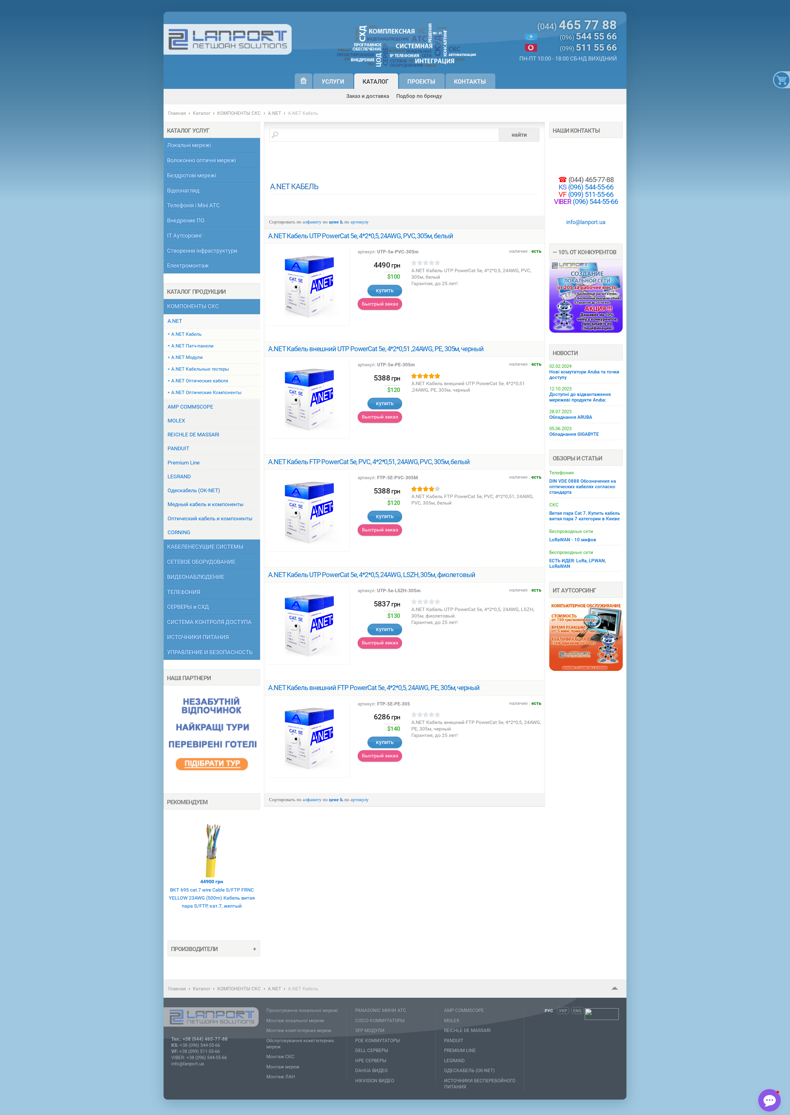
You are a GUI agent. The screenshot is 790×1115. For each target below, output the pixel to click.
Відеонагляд (183, 190)
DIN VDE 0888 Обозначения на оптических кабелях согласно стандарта (582, 486)
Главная (177, 113)
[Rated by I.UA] (602, 1018)
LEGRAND (179, 476)
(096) (588, 37)
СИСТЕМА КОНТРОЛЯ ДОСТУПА (209, 622)
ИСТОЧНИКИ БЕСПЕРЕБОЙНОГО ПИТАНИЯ (479, 1084)
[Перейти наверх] (615, 988)
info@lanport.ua (585, 222)
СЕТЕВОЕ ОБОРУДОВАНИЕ (201, 562)
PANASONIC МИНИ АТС (380, 1010)
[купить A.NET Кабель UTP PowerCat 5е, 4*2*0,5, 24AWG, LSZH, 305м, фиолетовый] (308, 625)
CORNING (179, 532)
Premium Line (184, 463)
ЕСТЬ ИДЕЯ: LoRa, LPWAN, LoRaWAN (577, 563)
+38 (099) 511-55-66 (199, 1051)
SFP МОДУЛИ (370, 1030)
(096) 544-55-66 (590, 187)
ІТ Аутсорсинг (184, 235)
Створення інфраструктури (202, 251)
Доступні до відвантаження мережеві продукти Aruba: (580, 397)
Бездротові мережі (191, 175)
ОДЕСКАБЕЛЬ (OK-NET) (469, 1070)
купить (385, 290)
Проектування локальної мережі (302, 1010)
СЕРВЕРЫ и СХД (188, 607)
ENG (577, 1010)
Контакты (470, 81)
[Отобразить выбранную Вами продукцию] (780, 79)
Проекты (421, 81)
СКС (554, 505)
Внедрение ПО (185, 220)
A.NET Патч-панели (192, 346)
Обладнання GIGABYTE (574, 434)
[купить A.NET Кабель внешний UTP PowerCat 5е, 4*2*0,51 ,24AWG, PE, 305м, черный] (308, 399)
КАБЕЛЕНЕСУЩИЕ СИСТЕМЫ (205, 546)
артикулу (360, 221)
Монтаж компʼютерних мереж (298, 1030)
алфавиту (312, 221)
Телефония (561, 473)
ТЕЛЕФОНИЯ (183, 592)
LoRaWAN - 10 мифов (572, 540)
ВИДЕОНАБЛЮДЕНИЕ (195, 577)
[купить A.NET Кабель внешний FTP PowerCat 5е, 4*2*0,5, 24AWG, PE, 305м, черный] (308, 738)
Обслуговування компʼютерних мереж (300, 1044)
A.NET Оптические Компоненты (206, 392)
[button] (769, 1100)
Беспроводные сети (571, 531)
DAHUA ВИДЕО (371, 1070)
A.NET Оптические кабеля (199, 381)
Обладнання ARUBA (570, 417)
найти (519, 134)
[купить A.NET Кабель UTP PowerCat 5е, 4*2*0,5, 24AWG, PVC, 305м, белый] (308, 286)
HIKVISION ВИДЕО (374, 1081)
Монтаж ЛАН (280, 1077)
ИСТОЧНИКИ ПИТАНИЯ (198, 637)
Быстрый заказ (380, 304)
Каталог (376, 81)
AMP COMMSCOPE (190, 407)
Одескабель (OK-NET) (194, 490)
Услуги (333, 81)
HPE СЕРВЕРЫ (370, 1060)
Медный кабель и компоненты (205, 504)
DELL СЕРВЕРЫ (371, 1050)
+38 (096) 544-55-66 (200, 1045)
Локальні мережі (189, 145)
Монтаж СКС (280, 1056)
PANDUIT (178, 448)
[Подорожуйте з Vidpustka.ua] (212, 780)
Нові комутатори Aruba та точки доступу (584, 374)
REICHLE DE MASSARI (193, 434)
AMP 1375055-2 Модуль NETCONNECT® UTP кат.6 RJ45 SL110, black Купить (212, 915)
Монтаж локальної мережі (295, 1020)
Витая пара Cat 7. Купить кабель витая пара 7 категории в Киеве (584, 516)
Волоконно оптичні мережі (201, 160)
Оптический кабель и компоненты (210, 518)
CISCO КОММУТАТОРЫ (380, 1020)
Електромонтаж (188, 265)
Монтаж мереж (282, 1067)
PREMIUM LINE (460, 1050)
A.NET (274, 113)
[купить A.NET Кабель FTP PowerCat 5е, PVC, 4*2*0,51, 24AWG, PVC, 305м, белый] (308, 512)
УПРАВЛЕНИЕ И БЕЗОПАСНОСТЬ (209, 652)
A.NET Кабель (186, 334)
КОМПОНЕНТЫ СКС (239, 113)
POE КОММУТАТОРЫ (377, 1040)
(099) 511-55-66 (590, 194)
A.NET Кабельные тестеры (200, 369)
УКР (563, 1010)
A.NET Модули (187, 357)
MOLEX (176, 421)
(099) (588, 48)
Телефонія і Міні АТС (193, 205)
